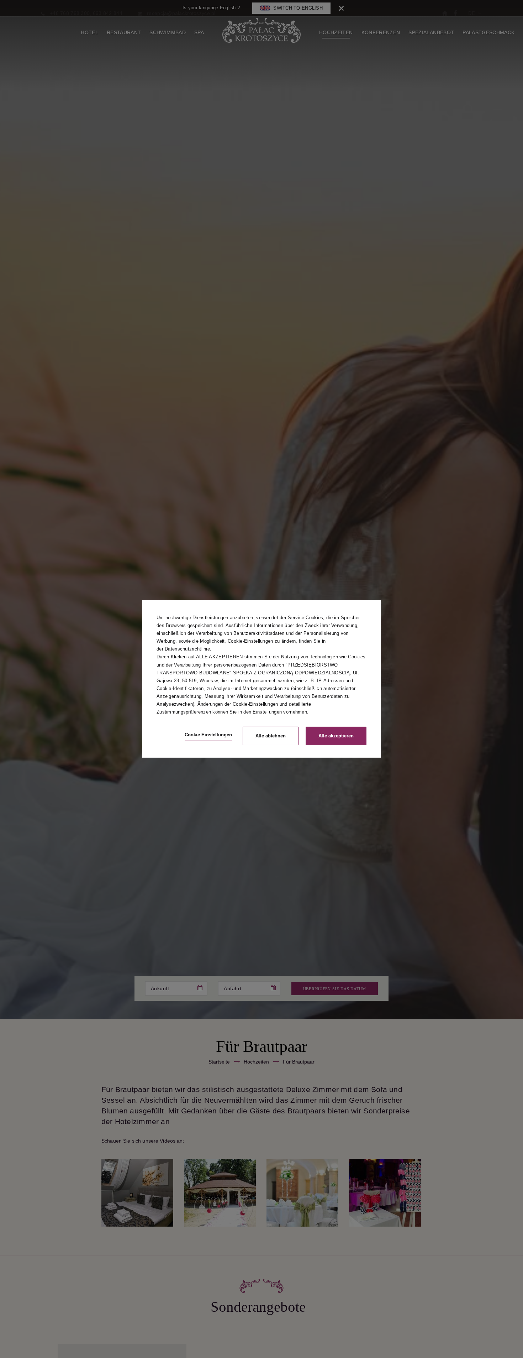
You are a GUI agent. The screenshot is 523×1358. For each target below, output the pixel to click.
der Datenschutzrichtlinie (183, 649)
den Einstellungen (262, 712)
